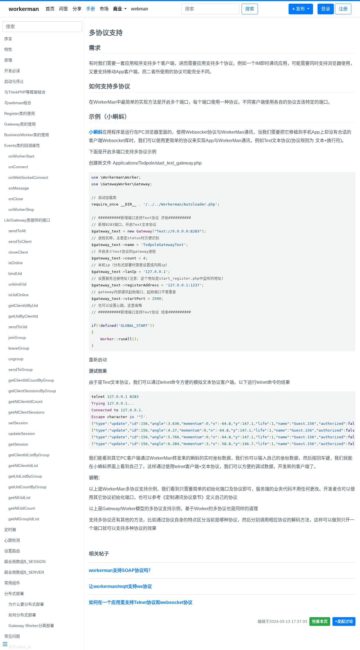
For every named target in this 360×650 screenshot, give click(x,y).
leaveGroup (18, 348)
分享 (77, 8)
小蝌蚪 (95, 132)
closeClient (18, 252)
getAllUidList (19, 497)
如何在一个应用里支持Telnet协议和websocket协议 (140, 602)
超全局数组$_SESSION (25, 561)
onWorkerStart (21, 156)
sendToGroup (20, 369)
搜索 (249, 8)
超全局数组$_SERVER (24, 572)
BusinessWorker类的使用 (26, 135)
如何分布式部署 (22, 615)
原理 (8, 60)
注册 (343, 8)
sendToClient (20, 241)
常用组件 (12, 583)
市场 (104, 8)
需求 (95, 48)
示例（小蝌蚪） (109, 116)
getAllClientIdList (23, 465)
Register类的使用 (19, 113)
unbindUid (17, 284)
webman (139, 8)
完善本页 (320, 621)
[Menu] (40, 644)
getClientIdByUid (23, 305)
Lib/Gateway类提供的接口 (27, 220)
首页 (50, 8)
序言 (8, 39)
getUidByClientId (23, 316)
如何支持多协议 (109, 86)
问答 (63, 8)
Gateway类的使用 (20, 124)
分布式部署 (14, 593)
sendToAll (17, 231)
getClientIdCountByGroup (31, 380)
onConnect (18, 167)
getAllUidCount (21, 508)
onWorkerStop (21, 209)
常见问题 (12, 636)
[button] (120, 9)
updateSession (21, 433)
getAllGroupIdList (23, 519)
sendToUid (17, 327)
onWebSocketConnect (28, 177)
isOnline (15, 263)
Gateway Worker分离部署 (31, 625)
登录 (325, 8)
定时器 (10, 529)
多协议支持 (106, 33)
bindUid (15, 273)
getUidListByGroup (25, 476)
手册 (90, 8)
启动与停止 (14, 81)
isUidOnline (18, 295)
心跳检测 (12, 540)
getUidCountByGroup (27, 487)
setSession (18, 423)
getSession (18, 444)
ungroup (15, 359)
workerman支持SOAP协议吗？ (121, 570)
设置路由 (12, 551)
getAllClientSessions (26, 412)
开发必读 (12, 71)
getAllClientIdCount (25, 401)
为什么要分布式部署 (26, 604)
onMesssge (18, 188)
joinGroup (17, 337)
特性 (8, 49)
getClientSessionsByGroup (32, 391)
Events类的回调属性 (22, 145)
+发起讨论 (344, 621)
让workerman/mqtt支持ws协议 (120, 586)
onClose (15, 199)
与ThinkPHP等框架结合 (25, 92)
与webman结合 (17, 103)
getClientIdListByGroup (29, 455)
